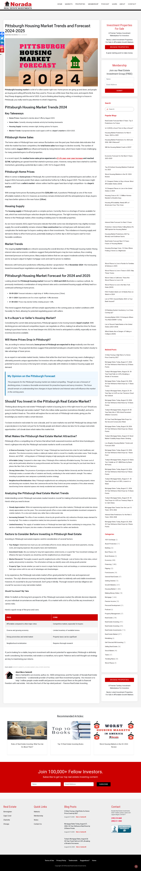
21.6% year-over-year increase (70, 158)
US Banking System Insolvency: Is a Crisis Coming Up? (119, 311)
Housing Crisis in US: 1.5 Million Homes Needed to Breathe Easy (118, 197)
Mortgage (108, 597)
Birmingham (7, 812)
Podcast (108, 609)
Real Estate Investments (113, 630)
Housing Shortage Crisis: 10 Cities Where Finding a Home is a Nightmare (119, 249)
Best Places (109, 552)
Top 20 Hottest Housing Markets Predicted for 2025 (119, 168)
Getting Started (110, 581)
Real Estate (109, 618)
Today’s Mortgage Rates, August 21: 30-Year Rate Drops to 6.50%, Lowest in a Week (118, 481)
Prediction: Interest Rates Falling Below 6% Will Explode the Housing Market (119, 228)
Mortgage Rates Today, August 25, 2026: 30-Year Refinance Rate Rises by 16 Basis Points (119, 402)
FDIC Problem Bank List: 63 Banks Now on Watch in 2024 (119, 293)
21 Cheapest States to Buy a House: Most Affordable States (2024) (119, 182)
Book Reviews (109, 556)
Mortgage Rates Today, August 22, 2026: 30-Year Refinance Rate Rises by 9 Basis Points (118, 471)
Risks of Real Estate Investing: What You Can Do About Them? (27, 745)
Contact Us (38, 824)
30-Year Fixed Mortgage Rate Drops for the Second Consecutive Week (118, 420)
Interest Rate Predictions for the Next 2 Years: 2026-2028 (118, 516)
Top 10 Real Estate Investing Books (70, 744)
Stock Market (109, 651)
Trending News (110, 659)
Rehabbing (108, 638)
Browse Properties (119, 47)
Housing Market (110, 589)
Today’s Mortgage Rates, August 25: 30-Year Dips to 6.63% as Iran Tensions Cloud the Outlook (119, 393)
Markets (37, 812)
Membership (38, 816)
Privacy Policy (61, 860)
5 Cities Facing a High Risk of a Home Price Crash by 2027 (117, 356)
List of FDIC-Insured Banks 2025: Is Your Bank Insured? (119, 300)
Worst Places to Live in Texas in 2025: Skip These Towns (119, 272)
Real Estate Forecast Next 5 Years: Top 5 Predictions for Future (119, 122)
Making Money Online (112, 593)
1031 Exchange (110, 540)
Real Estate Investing (112, 622)
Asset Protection (111, 544)
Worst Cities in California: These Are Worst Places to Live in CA (117, 279)
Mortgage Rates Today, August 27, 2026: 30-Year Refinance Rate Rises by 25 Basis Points (119, 364)
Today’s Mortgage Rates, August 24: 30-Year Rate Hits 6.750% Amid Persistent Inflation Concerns (118, 412)
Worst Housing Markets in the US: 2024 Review (118, 175)
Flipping (107, 568)
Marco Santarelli (81, 817)
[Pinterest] (2, 50)
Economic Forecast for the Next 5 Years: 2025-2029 (119, 157)
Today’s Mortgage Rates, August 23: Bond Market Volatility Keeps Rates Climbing (119, 437)
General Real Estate (111, 577)
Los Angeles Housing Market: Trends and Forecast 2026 (119, 444)
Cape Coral (7, 816)
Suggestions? (84, 860)
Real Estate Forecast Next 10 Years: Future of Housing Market (117, 242)
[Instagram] (2, 46)
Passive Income (110, 601)
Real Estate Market (111, 634)
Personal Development (112, 605)
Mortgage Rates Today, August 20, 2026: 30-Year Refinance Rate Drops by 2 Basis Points (119, 524)
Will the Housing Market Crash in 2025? (118, 147)
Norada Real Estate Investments (18, 5)
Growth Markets (110, 585)
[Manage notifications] (136, 866)
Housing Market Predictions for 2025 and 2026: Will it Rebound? (119, 141)
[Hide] (1, 54)
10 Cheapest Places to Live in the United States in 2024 (118, 189)
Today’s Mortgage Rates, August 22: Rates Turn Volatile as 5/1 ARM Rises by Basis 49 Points (119, 462)
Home (94, 860)
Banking (107, 548)
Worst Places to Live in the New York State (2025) (117, 286)
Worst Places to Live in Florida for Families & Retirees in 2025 (119, 265)
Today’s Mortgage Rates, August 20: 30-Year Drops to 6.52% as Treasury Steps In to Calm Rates (119, 500)
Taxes (107, 655)
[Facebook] (2, 34)
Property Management (112, 614)
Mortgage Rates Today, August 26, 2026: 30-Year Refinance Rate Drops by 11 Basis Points (119, 383)
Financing (108, 564)
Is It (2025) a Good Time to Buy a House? (119, 128)
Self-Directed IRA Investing (114, 642)
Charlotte (6, 820)
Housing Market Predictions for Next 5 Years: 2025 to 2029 (118, 134)
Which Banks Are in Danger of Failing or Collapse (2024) (118, 333)
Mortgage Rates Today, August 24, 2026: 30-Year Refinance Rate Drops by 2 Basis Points (119, 429)
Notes (36, 820)
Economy (108, 560)
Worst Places (109, 663)
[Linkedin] (2, 42)
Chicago (6, 824)
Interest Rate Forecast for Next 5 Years (118, 222)
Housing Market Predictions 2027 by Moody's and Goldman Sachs (117, 235)
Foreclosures (109, 572)
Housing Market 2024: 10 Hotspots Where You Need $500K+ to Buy (119, 318)
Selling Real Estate (111, 646)
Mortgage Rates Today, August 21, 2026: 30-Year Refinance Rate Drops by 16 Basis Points (119, 490)
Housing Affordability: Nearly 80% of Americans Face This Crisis (117, 204)
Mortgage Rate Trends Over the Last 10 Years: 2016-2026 (118, 509)
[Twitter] (2, 38)
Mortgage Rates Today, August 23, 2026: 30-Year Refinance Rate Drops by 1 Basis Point (119, 452)
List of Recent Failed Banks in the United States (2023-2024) (118, 325)
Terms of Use (49, 860)
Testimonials (73, 860)
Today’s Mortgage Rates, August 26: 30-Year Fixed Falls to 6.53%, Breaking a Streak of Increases (118, 374)
